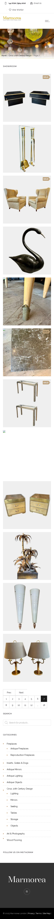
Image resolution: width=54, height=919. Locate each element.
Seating (14, 806)
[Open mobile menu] (48, 21)
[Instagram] (27, 891)
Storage (14, 819)
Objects (14, 826)
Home (4, 55)
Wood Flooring (14, 840)
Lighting (14, 793)
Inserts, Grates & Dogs (17, 763)
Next (21, 692)
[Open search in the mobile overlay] (27, 723)
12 (31, 705)
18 (44, 705)
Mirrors (13, 800)
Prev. (9, 692)
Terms (38, 913)
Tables (13, 813)
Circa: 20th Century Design (20, 55)
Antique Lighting (14, 776)
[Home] (12, 20)
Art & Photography (16, 833)
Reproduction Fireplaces (22, 755)
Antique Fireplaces (19, 748)
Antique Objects (14, 782)
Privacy (31, 913)
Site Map (46, 913)
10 (19, 705)
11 (25, 705)
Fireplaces (12, 744)
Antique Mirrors (14, 769)
